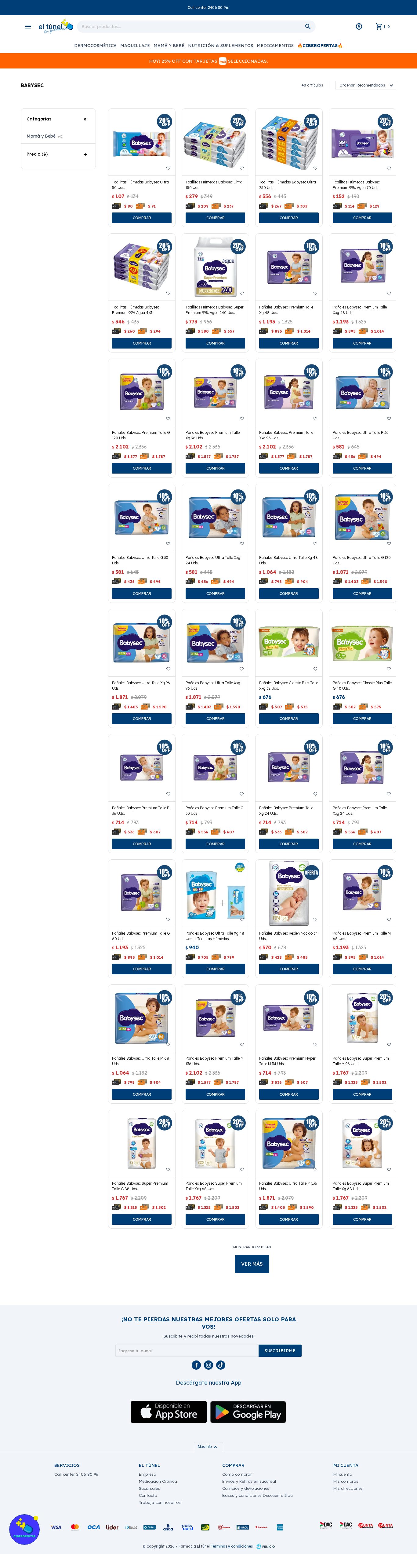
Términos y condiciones (232, 1546)
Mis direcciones (348, 1488)
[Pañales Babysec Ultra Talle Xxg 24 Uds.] (215, 517)
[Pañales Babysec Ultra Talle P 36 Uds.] (362, 392)
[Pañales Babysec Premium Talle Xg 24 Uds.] (289, 767)
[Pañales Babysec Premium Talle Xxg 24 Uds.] (362, 767)
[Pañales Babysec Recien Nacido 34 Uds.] (289, 893)
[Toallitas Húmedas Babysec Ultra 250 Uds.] (289, 142)
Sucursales (149, 1488)
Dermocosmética (95, 45)
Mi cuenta (342, 1474)
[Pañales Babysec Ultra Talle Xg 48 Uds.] (289, 517)
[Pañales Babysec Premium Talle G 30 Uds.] (215, 767)
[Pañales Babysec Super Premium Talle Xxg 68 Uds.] (215, 1143)
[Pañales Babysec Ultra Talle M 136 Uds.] (289, 1143)
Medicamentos (275, 45)
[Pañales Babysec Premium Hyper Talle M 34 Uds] (289, 1018)
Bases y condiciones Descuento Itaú (257, 1495)
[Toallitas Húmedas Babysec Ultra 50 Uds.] (141, 142)
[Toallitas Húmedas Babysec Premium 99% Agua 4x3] (141, 267)
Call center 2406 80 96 (76, 1474)
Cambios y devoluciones (245, 1488)
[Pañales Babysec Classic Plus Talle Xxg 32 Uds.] (289, 642)
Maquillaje (135, 45)
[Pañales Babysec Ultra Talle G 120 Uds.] (362, 517)
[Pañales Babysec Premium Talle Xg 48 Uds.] (289, 267)
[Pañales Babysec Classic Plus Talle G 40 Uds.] (362, 642)
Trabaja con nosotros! (160, 1502)
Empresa (147, 1474)
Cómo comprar (237, 1474)
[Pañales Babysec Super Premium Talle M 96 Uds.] (362, 1018)
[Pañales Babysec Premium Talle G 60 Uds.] (141, 893)
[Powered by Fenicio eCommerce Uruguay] (265, 1546)
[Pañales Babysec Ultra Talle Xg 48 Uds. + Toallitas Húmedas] (215, 893)
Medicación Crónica (158, 1481)
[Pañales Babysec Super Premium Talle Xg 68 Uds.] (362, 1143)
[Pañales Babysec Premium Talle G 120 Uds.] (141, 392)
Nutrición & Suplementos (220, 45)
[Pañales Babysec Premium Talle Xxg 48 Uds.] (362, 267)
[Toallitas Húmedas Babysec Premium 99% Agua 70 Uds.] (362, 142)
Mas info (208, 1446)
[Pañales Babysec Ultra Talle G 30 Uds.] (141, 517)
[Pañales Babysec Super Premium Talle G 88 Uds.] (141, 1143)
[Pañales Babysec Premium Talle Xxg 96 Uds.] (289, 392)
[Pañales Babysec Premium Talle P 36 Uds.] (141, 767)
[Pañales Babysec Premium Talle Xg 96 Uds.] (215, 392)
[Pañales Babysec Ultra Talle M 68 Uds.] (141, 1018)
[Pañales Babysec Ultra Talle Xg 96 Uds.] (141, 642)
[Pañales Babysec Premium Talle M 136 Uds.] (215, 1018)
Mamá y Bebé (169, 45)
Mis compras (345, 1481)
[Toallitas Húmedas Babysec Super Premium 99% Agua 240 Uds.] (215, 267)
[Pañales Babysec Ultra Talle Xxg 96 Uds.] (215, 642)
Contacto (148, 1495)
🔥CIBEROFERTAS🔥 (320, 45)
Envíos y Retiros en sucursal (249, 1481)
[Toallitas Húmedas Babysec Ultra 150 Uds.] (215, 142)
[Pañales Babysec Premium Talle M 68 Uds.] (362, 893)
